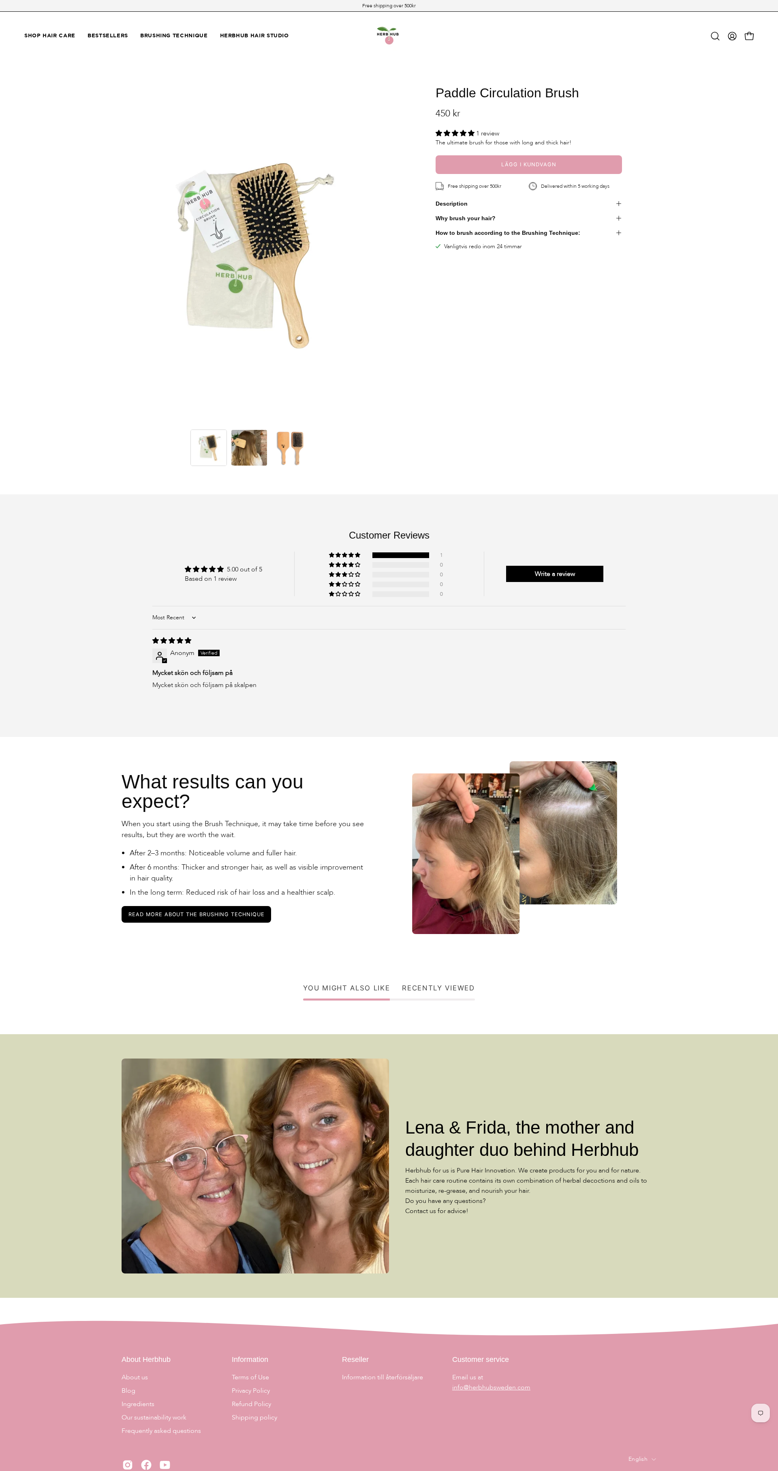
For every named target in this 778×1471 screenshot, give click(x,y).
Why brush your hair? (466, 218)
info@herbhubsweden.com (491, 1387)
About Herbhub (146, 1359)
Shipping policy (254, 1417)
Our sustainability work (154, 1417)
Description (452, 203)
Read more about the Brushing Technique (196, 914)
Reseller (355, 1359)
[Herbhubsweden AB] (389, 36)
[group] (389, 5)
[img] (171, 640)
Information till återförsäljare (382, 1377)
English (638, 1459)
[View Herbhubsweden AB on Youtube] (165, 1465)
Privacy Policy (251, 1390)
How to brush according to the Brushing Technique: (508, 233)
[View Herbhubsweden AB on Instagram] (128, 1465)
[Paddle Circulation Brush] (208, 447)
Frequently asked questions (161, 1430)
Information (250, 1359)
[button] (715, 36)
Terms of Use (250, 1377)
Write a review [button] (555, 573)
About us (135, 1377)
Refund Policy (251, 1404)
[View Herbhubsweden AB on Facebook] (146, 1465)
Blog (128, 1390)
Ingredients (138, 1404)
